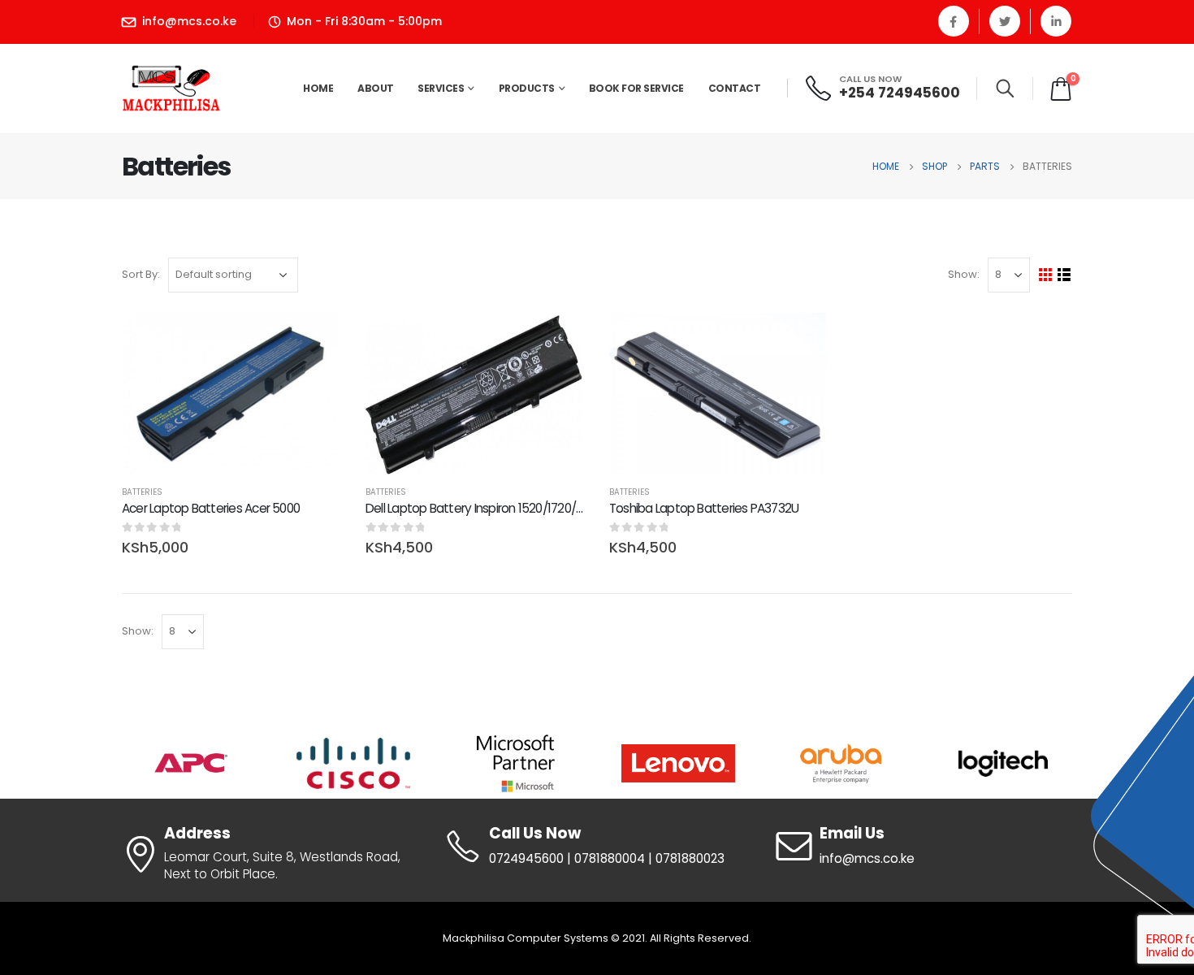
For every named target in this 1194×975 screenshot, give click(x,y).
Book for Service (636, 88)
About (375, 88)
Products (527, 88)
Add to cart (314, 339)
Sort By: (141, 274)
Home (318, 88)
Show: (964, 274)
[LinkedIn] (1055, 21)
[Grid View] (1045, 275)
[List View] (1064, 275)
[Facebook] (953, 21)
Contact (734, 88)
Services (440, 88)
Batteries (142, 492)
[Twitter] (1004, 21)
